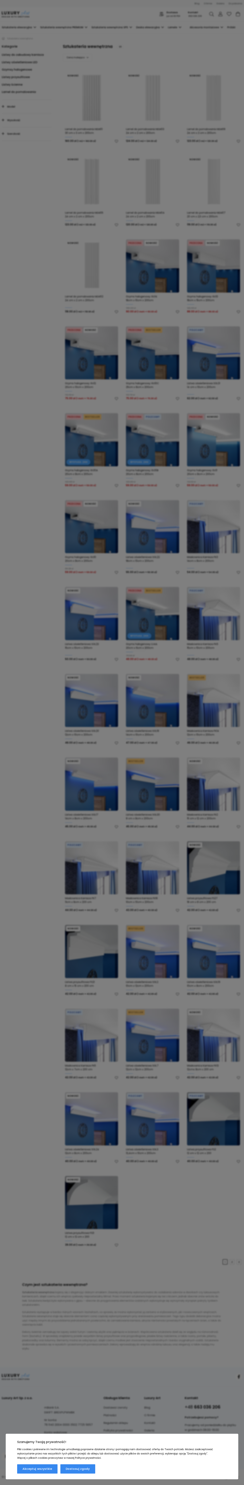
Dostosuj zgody (78, 1469)
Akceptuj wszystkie (37, 1469)
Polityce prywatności (88, 1458)
